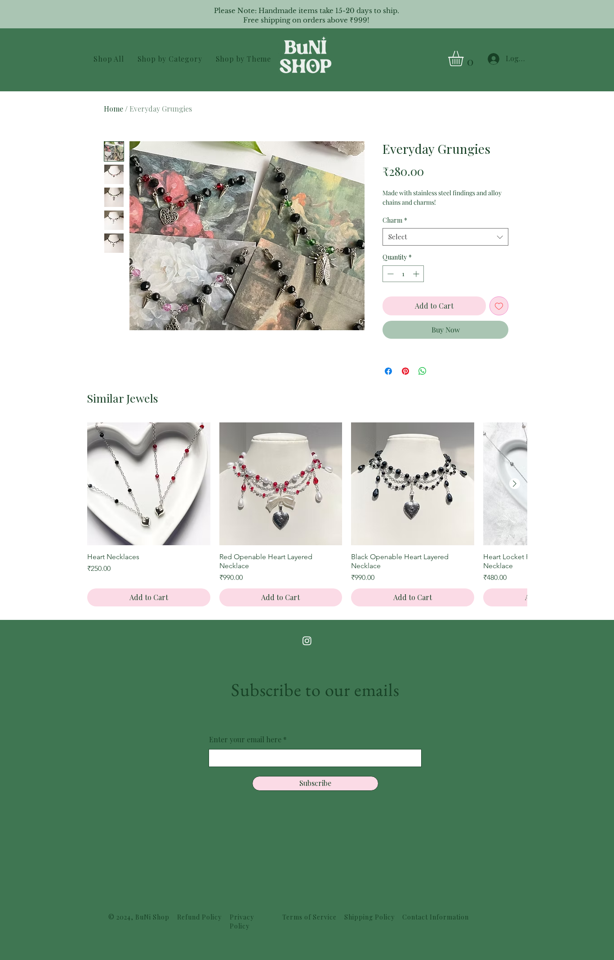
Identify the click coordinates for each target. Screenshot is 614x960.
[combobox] (445, 237)
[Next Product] (514, 483)
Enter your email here (245, 739)
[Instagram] (307, 640)
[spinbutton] (403, 274)
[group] (307, 514)
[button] (169, 58)
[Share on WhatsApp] (422, 371)
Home (113, 108)
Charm (395, 220)
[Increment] (417, 274)
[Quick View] (148, 484)
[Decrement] (389, 274)
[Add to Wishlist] (498, 305)
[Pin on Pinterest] (405, 371)
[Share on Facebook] (388, 371)
